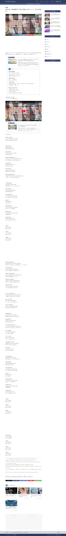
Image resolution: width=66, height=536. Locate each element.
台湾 (18, 476)
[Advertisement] (23, 45)
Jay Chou (47, 41)
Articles (52, 1)
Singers (47, 49)
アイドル (11, 476)
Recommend (48, 46)
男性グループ (26, 476)
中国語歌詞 (15, 476)
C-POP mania (10, 1)
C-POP (7, 7)
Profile (41, 1)
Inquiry (47, 1)
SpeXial (7, 476)
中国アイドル (48, 51)
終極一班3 (31, 476)
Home (37, 1)
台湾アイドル (21, 476)
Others (47, 44)
